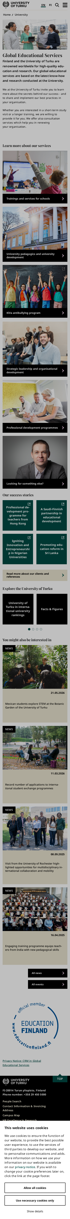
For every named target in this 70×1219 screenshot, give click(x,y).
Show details (35, 1211)
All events (38, 984)
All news (37, 973)
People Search (12, 1101)
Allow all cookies (35, 1188)
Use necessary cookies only (35, 1200)
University (21, 14)
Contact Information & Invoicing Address (24, 1108)
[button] (65, 5)
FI (50, 5)
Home (7, 14)
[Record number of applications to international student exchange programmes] (35, 764)
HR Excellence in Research (20, 1120)
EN (43, 5)
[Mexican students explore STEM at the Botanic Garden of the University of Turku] (35, 684)
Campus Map (11, 1115)
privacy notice (25, 1167)
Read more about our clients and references (28, 575)
